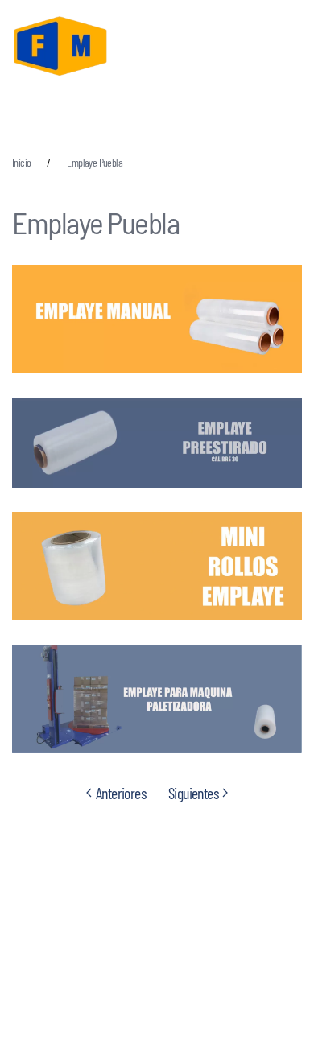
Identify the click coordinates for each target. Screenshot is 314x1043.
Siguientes (193, 792)
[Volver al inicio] (60, 48)
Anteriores (121, 792)
